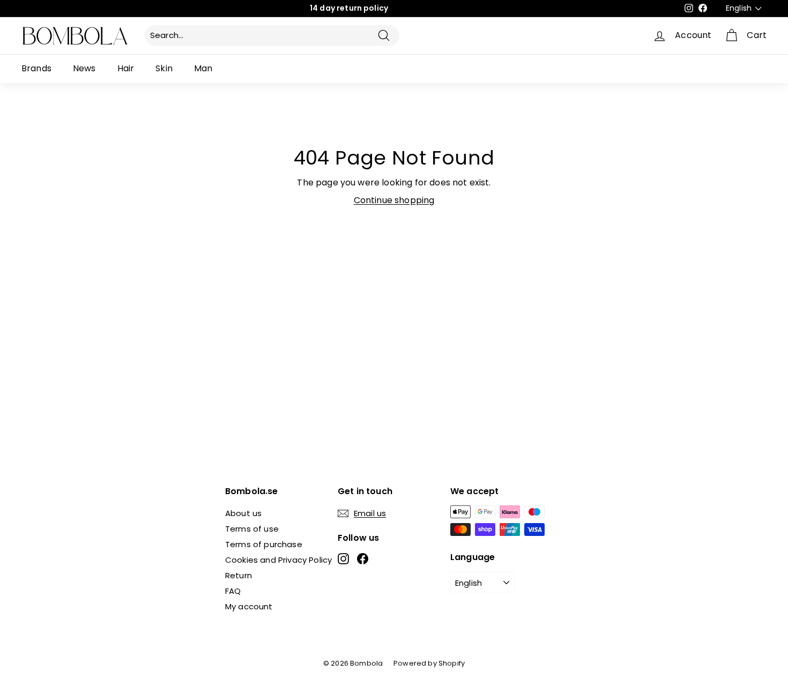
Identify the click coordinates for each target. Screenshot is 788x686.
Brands (36, 68)
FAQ (233, 590)
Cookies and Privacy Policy (278, 559)
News (84, 68)
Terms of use (252, 528)
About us (243, 513)
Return (238, 575)
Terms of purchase (263, 544)
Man (203, 68)
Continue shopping (394, 200)
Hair (126, 68)
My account (249, 606)
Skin (164, 68)
